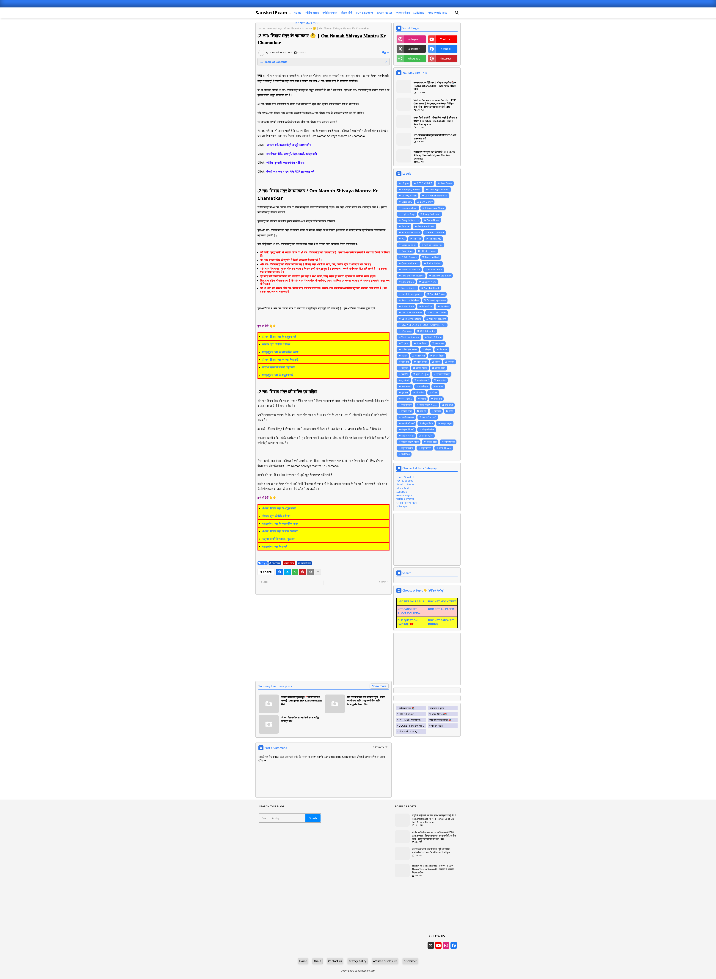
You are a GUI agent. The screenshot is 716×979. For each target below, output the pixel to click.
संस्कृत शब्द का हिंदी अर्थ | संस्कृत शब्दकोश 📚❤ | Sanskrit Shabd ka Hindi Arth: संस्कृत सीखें (435, 86)
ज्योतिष (451, 361)
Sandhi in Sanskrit (410, 269)
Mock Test (402, 488)
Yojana (405, 343)
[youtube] (438, 945)
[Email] (310, 572)
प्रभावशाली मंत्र (274, 28)
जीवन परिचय (422, 361)
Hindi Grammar (436, 232)
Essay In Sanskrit (410, 220)
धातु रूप (404, 368)
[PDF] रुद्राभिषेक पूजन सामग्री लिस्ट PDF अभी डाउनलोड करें (435, 136)
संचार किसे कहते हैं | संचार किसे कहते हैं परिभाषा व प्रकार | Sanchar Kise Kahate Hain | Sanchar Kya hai (435, 121)
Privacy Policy (357, 961)
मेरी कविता (420, 392)
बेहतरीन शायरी (423, 380)
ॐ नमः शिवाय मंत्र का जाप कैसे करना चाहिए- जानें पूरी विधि (300, 719)
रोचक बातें (438, 398)
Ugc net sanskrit (437, 318)
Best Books (446, 183)
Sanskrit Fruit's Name (412, 275)
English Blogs (408, 214)
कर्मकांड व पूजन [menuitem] (437, 708)
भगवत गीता (441, 380)
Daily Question (409, 195)
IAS (403, 238)
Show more (379, 686)
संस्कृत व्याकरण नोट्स (406, 502)
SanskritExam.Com (277, 12)
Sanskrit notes (408, 288)
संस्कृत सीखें (346, 12)
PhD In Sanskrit (409, 257)
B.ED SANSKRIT (424, 183)
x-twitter (414, 49)
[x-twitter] (431, 945)
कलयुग (404, 355)
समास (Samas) (429, 417)
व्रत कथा (449, 404)
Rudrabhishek (434, 263)
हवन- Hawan (445, 448)
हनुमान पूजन (426, 448)
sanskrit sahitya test (411, 294)
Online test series (433, 244)
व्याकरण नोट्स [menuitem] (436, 725)
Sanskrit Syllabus (410, 300)
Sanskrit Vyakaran (436, 300)
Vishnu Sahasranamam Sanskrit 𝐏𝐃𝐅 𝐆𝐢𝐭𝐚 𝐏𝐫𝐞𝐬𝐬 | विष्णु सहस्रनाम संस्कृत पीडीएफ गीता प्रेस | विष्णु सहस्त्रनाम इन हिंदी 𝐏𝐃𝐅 (435, 103)
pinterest (445, 58)
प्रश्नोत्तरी (405, 380)
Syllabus (418, 12)
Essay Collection (431, 214)
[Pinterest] (302, 572)
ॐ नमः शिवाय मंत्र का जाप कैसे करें (280, 359)
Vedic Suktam (435, 337)
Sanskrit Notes (405, 484)
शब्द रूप (423, 411)
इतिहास (428, 349)
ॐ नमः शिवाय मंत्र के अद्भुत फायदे (279, 336)
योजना (434, 392)
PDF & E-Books (428, 251)
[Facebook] (279, 572)
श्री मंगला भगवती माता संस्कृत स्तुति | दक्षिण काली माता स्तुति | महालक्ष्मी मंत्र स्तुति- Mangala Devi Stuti (366, 700)
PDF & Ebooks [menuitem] (406, 714)
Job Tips (417, 238)
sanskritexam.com (365, 970)
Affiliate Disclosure (385, 961)
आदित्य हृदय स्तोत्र (409, 349)
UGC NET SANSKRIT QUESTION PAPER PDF (423, 324)
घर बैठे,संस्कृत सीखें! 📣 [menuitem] (440, 720)
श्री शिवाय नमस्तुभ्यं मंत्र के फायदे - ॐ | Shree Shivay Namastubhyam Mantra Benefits (434, 155)
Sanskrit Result (431, 288)
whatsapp (414, 58)
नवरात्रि (404, 374)
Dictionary (406, 201)
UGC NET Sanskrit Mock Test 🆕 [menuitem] (412, 725)
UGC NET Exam (438, 312)
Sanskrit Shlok (437, 294)
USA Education (427, 331)
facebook (445, 49)
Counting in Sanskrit (438, 189)
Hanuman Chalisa (410, 232)
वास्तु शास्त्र (406, 404)
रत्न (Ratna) (406, 398)
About (317, 961)
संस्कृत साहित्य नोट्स (410, 441)
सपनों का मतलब (407, 417)
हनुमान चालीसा (407, 448)
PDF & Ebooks (364, 12)
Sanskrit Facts (435, 269)
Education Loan (409, 207)
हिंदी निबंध (405, 454)
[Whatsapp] (295, 572)
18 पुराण (405, 183)
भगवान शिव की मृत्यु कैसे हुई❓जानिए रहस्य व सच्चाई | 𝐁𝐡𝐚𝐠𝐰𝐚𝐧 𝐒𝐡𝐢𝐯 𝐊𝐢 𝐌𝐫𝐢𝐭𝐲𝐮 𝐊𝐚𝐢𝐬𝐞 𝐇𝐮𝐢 (301, 700)
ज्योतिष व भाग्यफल (405, 499)
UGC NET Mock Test (306, 23)
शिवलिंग (437, 411)
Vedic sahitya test (410, 337)
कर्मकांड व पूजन (329, 12)
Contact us (335, 961)
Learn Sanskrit (408, 244)
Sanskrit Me (407, 281)
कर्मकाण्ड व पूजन (404, 495)
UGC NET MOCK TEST (442, 601)
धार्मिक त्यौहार (421, 368)
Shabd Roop (407, 306)
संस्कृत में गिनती (407, 429)
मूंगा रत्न (404, 392)
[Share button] (318, 572)
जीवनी (437, 361)
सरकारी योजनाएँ (407, 423)
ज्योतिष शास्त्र (312, 12)
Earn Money (426, 201)
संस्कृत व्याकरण (407, 435)
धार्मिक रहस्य (289, 563)
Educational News (434, 207)
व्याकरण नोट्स (403, 12)
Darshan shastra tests (436, 195)
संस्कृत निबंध (427, 423)
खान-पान (405, 361)
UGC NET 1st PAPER (411, 312)
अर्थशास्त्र (439, 343)
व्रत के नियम (406, 411)
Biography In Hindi (410, 189)
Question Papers (410, 263)
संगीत (451, 411)
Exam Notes (384, 12)
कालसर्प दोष (420, 355)
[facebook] (453, 945)
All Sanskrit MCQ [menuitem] (408, 731)
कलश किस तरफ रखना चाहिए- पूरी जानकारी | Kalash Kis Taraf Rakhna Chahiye (431, 850)
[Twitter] (287, 572)
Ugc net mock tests (411, 318)
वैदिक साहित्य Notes (428, 404)
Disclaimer (410, 961)
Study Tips (427, 306)
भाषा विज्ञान (423, 386)
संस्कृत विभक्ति (428, 429)
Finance (405, 226)
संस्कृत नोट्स (446, 423)
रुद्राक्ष (423, 398)
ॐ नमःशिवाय (274, 563)
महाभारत (439, 386)
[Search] (457, 12)
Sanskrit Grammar (441, 275)
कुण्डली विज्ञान (438, 355)
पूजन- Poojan (422, 374)
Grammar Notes (425, 226)
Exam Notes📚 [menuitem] (438, 714)
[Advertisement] (323, 640)
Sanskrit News (429, 281)
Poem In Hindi (432, 257)
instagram (414, 39)
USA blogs (406, 331)
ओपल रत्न (443, 349)
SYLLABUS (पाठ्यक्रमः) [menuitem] (410, 720)
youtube (445, 39)
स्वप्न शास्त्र (450, 441)
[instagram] (446, 945)
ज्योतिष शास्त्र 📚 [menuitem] (406, 708)
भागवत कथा (406, 386)
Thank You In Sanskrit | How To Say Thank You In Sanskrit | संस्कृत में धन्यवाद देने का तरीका (433, 869)
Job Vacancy (435, 238)
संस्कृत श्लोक (427, 435)
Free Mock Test (437, 12)
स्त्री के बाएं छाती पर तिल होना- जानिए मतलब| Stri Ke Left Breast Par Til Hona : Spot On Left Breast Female (434, 819)
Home (297, 12)
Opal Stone (407, 251)
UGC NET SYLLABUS (411, 601)
